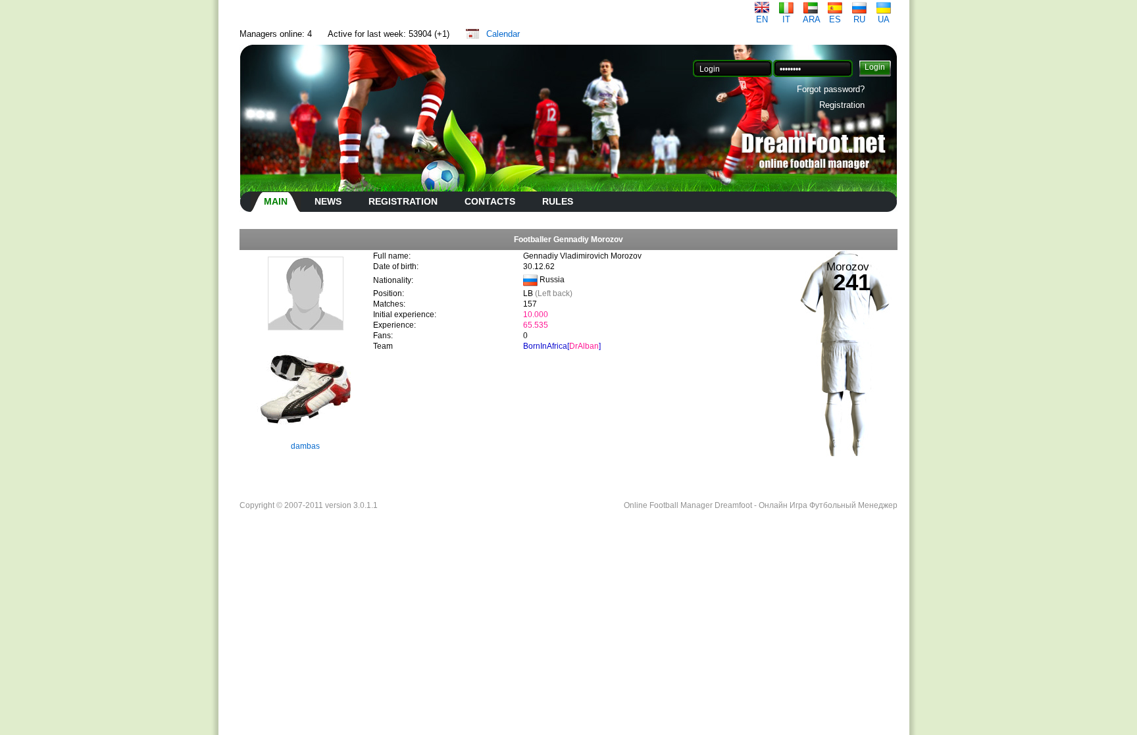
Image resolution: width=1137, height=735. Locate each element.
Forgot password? (831, 89)
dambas (305, 446)
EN (762, 19)
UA (884, 19)
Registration (842, 105)
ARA (812, 19)
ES (835, 19)
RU (859, 19)
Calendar (503, 34)
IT (786, 19)
